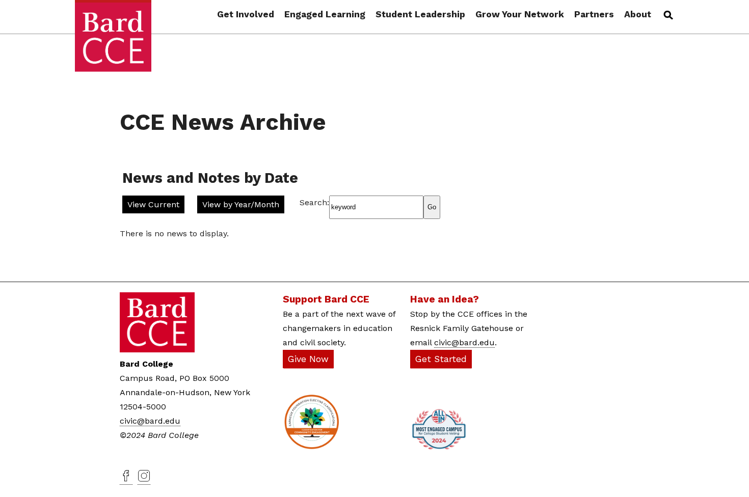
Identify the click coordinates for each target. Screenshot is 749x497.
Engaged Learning (324, 14)
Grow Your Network (519, 14)
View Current (153, 204)
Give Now (308, 359)
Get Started (441, 359)
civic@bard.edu (150, 421)
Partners (594, 14)
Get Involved (245, 14)
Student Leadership (420, 14)
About (637, 14)
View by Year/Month (240, 204)
